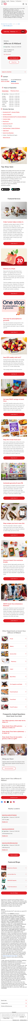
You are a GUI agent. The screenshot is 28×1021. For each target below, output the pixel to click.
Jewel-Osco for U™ (8, 123)
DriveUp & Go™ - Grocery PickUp (11, 112)
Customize (22, 1016)
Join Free (18, 374)
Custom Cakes (6, 119)
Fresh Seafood (16, 691)
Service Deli (16, 653)
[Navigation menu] (2, 4)
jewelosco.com (18, 797)
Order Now (18, 243)
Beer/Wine (16, 676)
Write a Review (15, 83)
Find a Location (15, 855)
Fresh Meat (16, 699)
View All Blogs (18, 893)
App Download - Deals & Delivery (11, 128)
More (23, 31)
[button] (23, 4)
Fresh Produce (16, 707)
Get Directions (7, 54)
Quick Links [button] (4, 1000)
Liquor (16, 669)
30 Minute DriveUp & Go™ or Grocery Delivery (14, 117)
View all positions (10, 768)
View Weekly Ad (14, 58)
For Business (18, 1)
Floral (16, 638)
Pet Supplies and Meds (16, 684)
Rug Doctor (6, 121)
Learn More (18, 332)
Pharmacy (12, 1)
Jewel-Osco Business (8, 133)
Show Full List (6, 137)
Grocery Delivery (7, 114)
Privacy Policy (6, 1018)
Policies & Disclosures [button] (6, 1006)
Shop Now (14, 62)
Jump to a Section (6, 72)
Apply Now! (6, 130)
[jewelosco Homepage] (5, 4)
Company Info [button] (4, 1003)
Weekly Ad (5, 822)
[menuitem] (6, 31)
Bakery (16, 646)
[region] (14, 1017)
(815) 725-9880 (5, 81)
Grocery (3, 1)
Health (7, 1)
